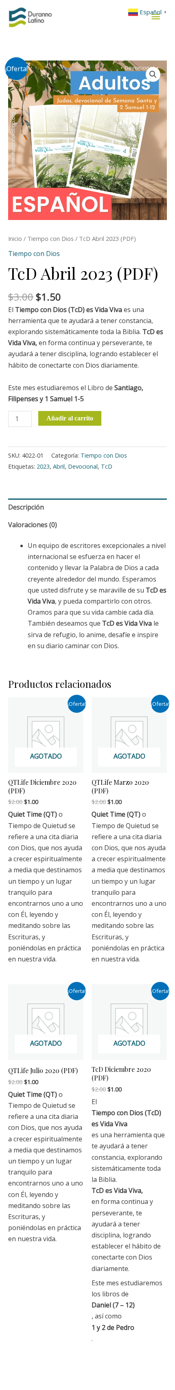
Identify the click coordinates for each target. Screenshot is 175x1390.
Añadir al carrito (69, 418)
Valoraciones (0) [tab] (32, 524)
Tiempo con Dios (50, 238)
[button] (153, 74)
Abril (59, 466)
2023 (43, 466)
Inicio (15, 238)
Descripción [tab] (26, 507)
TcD (106, 466)
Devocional (83, 466)
